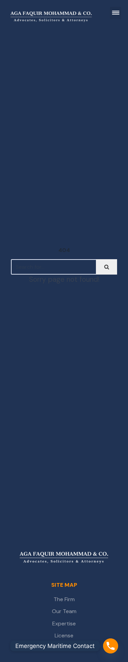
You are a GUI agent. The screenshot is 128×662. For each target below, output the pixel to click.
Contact (64, 647)
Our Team (64, 611)
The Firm (64, 599)
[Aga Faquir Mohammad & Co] (64, 558)
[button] (115, 13)
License (64, 635)
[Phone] (110, 645)
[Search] (106, 267)
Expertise (64, 623)
